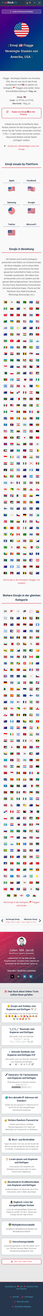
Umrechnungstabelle (21, 1241)
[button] (39, 3)
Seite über (11, 970)
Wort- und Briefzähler (21, 1139)
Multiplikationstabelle (21, 1224)
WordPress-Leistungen (26, 970)
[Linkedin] (24, 976)
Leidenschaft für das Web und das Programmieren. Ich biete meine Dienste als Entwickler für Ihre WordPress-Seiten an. (21, 961)
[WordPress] (31, 976)
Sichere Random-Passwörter (21, 1120)
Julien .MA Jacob (21, 950)
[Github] (18, 976)
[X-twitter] (12, 976)
